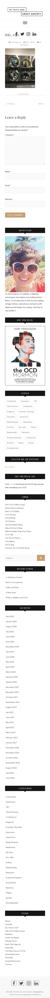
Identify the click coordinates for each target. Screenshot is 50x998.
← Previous (10, 104)
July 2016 (10, 773)
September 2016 (13, 763)
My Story (10, 427)
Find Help (9, 957)
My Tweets (10, 467)
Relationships (12, 432)
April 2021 (10, 616)
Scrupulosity (31, 438)
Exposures (11, 417)
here (11, 484)
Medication (27, 422)
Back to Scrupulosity (14, 582)
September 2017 (13, 702)
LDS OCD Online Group (15, 504)
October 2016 (12, 758)
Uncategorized (12, 448)
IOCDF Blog (10, 518)
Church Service (12, 406)
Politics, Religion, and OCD (17, 597)
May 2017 (10, 722)
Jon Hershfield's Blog (14, 525)
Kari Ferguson (15, 42)
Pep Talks (22, 427)
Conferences (28, 406)
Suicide (31, 443)
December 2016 (12, 747)
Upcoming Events (12, 954)
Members (9, 934)
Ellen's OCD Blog (12, 511)
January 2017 (11, 742)
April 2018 (10, 667)
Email (8, 185)
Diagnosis (10, 412)
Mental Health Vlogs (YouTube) (18, 531)
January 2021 (11, 621)
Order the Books (12, 937)
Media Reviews (13, 422)
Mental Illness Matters (14, 508)
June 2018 (10, 657)
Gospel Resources (12, 961)
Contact (8, 964)
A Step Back (11, 401)
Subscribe (9, 947)
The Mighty (10, 541)
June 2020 (10, 636)
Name (8, 171)
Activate (8, 924)
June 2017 (10, 717)
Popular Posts (11, 941)
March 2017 (11, 732)
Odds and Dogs (12, 587)
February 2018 (12, 677)
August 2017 (11, 707)
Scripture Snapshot (14, 438)
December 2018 (12, 647)
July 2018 (10, 652)
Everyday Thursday (26, 412)
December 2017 (12, 687)
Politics (33, 427)
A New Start (11, 592)
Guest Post (23, 417)
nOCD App (9, 544)
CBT (35, 401)
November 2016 (12, 753)
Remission (26, 432)
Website (8, 199)
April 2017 (10, 727)
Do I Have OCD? (12, 927)
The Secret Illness (12, 538)
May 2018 (10, 662)
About (7, 921)
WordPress (36, 995)
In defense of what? (14, 577)
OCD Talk (9, 534)
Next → (42, 104)
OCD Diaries (10, 521)
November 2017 (12, 692)
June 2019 (10, 641)
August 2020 (11, 626)
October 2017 (12, 697)
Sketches (10, 443)
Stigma (21, 443)
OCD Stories (10, 514)
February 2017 (12, 737)
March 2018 (11, 672)
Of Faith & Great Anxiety (22, 992)
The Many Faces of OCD (15, 951)
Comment (10, 135)
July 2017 (10, 712)
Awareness (25, 401)
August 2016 (11, 768)
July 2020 (10, 631)
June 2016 (10, 778)
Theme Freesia (15, 995)
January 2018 (11, 682)
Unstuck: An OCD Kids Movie (17, 548)
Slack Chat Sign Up (13, 944)
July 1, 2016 (30, 42)
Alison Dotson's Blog (13, 528)
